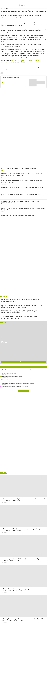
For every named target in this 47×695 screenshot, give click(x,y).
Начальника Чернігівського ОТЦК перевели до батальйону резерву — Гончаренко (20, 300)
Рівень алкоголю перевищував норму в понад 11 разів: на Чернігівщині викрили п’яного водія (22, 181)
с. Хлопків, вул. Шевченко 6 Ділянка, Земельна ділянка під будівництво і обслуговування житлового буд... (23, 499)
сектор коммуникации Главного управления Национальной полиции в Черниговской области (21, 68)
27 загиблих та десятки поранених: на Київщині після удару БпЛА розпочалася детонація (20, 202)
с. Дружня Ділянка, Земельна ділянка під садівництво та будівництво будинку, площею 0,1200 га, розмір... (22, 589)
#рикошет (10, 69)
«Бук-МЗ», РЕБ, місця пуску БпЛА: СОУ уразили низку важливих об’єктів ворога (22, 188)
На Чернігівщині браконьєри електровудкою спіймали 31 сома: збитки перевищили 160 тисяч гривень (22, 306)
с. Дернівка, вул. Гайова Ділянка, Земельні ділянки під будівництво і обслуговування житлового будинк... (22, 529)
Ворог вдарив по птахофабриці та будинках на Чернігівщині (19, 168)
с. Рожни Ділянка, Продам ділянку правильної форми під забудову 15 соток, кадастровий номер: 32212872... (22, 619)
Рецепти (5, 342)
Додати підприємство (23, 391)
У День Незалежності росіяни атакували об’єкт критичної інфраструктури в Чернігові (20, 317)
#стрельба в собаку (4, 69)
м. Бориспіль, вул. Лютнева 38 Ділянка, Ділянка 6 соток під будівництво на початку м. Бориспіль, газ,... (23, 559)
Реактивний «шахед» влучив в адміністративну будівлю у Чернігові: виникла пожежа (20, 312)
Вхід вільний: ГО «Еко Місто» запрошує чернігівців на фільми (19, 215)
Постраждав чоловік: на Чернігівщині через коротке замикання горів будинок (21, 195)
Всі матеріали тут (23, 361)
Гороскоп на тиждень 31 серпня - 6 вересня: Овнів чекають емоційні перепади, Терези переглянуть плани (21, 174)
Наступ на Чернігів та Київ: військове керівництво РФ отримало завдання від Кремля (23, 209)
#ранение (15, 69)
